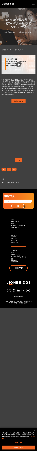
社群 (12, 253)
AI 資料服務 (15, 221)
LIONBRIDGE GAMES (18, 225)
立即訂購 (18, 268)
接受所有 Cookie (18, 447)
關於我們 (14, 236)
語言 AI (13, 219)
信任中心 (14, 238)
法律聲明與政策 (19, 296)
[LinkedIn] (18, 290)
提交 (17, 206)
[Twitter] (23, 290)
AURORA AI (15, 228)
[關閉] (35, 430)
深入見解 (14, 240)
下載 (18, 160)
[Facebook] (9, 290)
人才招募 (14, 251)
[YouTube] (28, 290)
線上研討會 (14, 242)
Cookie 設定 (18, 442)
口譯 (12, 223)
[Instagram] (14, 290)
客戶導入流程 (15, 255)
